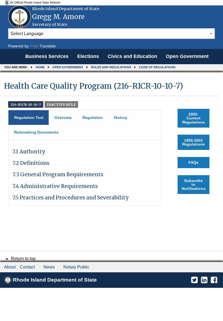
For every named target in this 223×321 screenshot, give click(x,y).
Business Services (47, 56)
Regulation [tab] (92, 117)
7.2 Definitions (31, 163)
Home (40, 67)
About (10, 267)
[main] (111, 141)
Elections (88, 56)
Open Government (187, 56)
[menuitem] (47, 56)
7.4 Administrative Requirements (55, 186)
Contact (27, 267)
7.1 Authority (29, 152)
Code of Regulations (157, 67)
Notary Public (76, 267)
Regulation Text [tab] (29, 117)
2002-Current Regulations (193, 118)
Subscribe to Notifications (194, 184)
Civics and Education (132, 56)
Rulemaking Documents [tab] (36, 132)
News (49, 267)
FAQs (193, 162)
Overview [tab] (63, 117)
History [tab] (120, 117)
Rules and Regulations (111, 67)
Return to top (23, 258)
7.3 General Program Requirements (58, 174)
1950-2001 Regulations (193, 142)
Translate (48, 46)
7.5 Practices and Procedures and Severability (71, 198)
